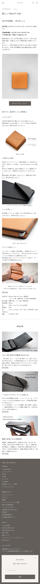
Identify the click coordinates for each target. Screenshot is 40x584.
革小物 (4, 474)
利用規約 (4, 512)
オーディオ (5, 479)
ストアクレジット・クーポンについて (12, 537)
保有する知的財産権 (7, 505)
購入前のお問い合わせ (8, 528)
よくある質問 (5, 525)
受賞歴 (4, 500)
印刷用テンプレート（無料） (10, 484)
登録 (20, 577)
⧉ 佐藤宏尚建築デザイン (9, 517)
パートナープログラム (8, 507)
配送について (5, 535)
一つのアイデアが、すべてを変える (15, 395)
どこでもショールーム (8, 486)
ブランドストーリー (7, 495)
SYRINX (4, 462)
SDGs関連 (5, 481)
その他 (4, 476)
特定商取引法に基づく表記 (9, 509)
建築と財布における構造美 (12, 439)
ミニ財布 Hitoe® (6, 469)
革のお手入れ (5, 540)
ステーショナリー (7, 472)
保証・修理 (5, 533)
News (15, 9)
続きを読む (5, 367)
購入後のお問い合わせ (8, 530)
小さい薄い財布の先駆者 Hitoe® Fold (15, 355)
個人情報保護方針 (7, 514)
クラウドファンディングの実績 (10, 502)
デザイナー (5, 497)
